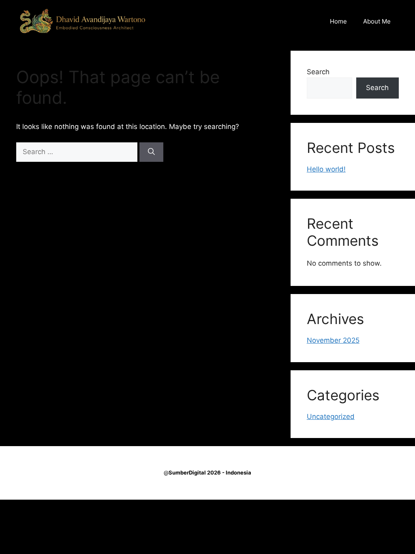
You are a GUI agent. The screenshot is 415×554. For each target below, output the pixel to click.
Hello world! (326, 169)
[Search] (151, 152)
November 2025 (333, 340)
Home (338, 21)
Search (318, 72)
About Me (377, 21)
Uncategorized (331, 416)
